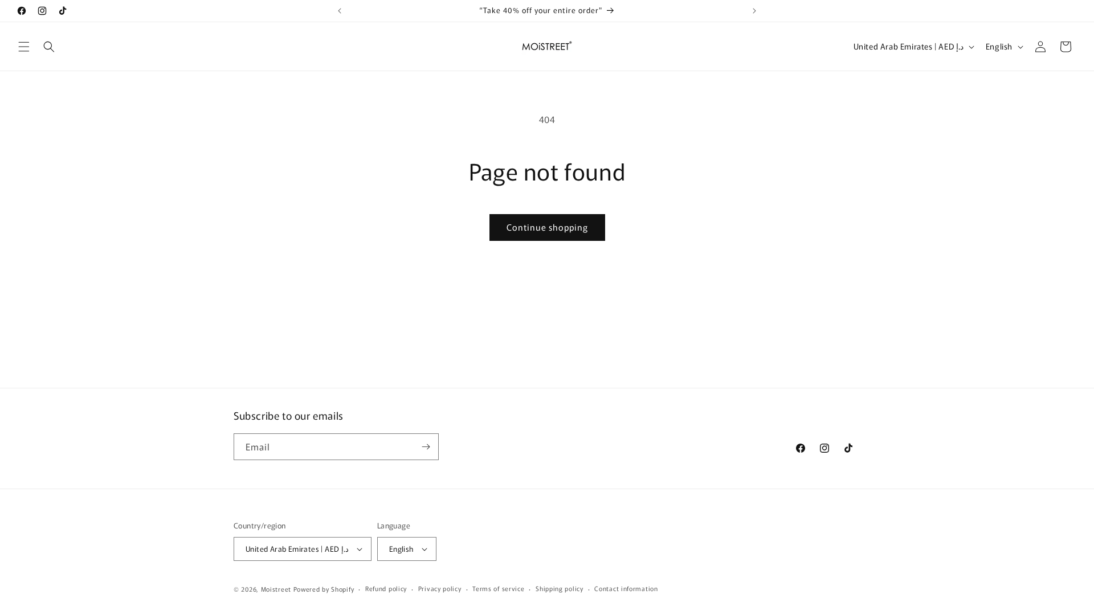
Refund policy (386, 588)
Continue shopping (547, 227)
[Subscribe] (425, 446)
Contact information (626, 588)
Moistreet (276, 588)
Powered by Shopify (323, 588)
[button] (23, 46)
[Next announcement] (754, 11)
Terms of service (498, 588)
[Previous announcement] (339, 11)
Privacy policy (440, 588)
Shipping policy (559, 588)
